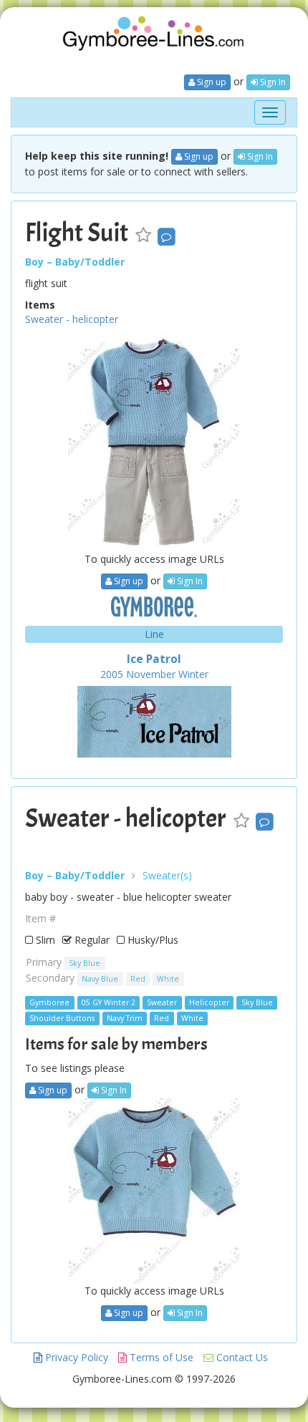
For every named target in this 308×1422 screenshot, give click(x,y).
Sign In (272, 82)
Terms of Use (160, 1357)
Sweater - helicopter (71, 319)
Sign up (210, 82)
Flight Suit (76, 232)
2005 (111, 674)
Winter (193, 674)
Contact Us (240, 1357)
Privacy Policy (75, 1357)
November (150, 674)
